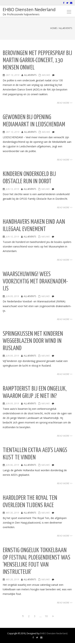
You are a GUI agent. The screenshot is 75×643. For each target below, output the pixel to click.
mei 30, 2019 (12, 512)
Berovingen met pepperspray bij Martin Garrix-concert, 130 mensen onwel (37, 60)
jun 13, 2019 (12, 189)
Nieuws (46, 75)
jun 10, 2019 (12, 236)
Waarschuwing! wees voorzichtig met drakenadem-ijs (35, 281)
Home (53, 28)
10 (46, 616)
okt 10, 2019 (12, 131)
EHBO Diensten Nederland (53, 633)
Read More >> (64, 102)
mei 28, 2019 (12, 579)
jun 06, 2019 (12, 464)
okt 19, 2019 (12, 75)
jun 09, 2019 (12, 296)
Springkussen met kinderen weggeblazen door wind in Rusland (33, 341)
